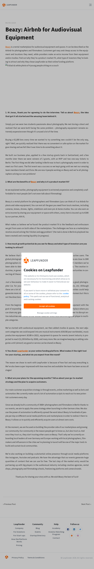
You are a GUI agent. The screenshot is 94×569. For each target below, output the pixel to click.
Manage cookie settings (47, 313)
